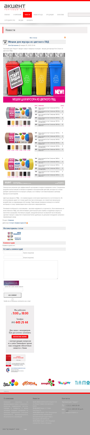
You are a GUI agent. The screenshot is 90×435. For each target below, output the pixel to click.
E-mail (12, 223)
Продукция (50, 15)
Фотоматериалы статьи (13, 228)
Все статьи (33, 38)
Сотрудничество (9, 20)
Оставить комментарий (13, 249)
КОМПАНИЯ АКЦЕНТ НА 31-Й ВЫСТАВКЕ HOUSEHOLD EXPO (45, 404)
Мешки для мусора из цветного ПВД (28, 41)
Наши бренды (38, 15)
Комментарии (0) (20, 223)
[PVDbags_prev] (14, 236)
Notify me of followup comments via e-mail (17, 301)
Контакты (30, 20)
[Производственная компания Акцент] (16, 6)
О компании (17, 15)
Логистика (60, 15)
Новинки (11, 220)
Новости (27, 15)
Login (25, 429)
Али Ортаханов (13, 45)
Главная (7, 15)
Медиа (21, 20)
